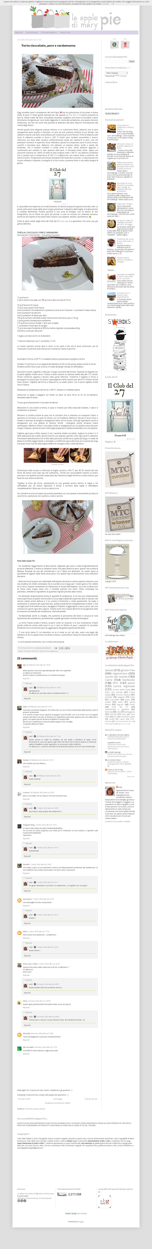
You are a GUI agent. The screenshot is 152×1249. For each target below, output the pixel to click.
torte (47, 651)
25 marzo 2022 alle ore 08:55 (48, 984)
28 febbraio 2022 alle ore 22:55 (42, 792)
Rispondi (26, 678)
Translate (123, 76)
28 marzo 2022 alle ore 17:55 (46, 1047)
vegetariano (54, 651)
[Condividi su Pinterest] (69, 648)
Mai (24, 665)
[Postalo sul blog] (62, 648)
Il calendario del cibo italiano (118, 735)
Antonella (26, 1033)
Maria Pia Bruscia (45, 1193)
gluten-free (128, 670)
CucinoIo (26, 792)
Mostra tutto (131, 776)
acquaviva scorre (114, 742)
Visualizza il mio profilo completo (117, 821)
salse (120, 702)
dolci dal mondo (114, 692)
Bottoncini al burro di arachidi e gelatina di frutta (125, 146)
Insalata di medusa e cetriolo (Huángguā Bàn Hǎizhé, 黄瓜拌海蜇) (119, 764)
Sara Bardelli (82, 1213)
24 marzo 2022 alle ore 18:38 (39, 1001)
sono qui (64, 221)
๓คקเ (31, 687)
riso (118, 711)
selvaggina (130, 711)
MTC (116, 683)
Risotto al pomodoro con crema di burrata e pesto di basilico (120, 755)
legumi (120, 704)
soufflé (111, 719)
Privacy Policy (65, 32)
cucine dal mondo (116, 676)
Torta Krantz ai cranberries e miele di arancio (125, 127)
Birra (124, 714)
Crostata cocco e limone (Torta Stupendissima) (123, 295)
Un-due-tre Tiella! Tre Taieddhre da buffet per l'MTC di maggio (125, 222)
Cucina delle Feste (121, 689)
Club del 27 (74, 115)
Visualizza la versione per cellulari (57, 1103)
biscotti (113, 714)
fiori (115, 717)
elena (25, 1001)
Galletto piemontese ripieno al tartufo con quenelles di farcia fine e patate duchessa (125, 165)
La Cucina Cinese (114, 760)
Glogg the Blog (28, 825)
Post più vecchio (91, 1099)
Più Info (106, 4)
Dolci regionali (110, 724)
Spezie (42, 651)
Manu (25, 707)
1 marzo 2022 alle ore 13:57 (46, 825)
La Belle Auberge (114, 752)
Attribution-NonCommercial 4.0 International (34, 1198)
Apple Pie (18, 32)
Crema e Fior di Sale (115, 770)
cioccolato (27, 651)
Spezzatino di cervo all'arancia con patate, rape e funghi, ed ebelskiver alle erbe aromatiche (125, 187)
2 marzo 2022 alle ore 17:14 (38, 931)
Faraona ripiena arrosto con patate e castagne (125, 260)
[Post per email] (55, 648)
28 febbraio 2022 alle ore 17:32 (49, 736)
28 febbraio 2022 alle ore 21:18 (41, 760)
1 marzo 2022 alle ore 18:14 (47, 915)
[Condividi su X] (64, 648)
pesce (131, 683)
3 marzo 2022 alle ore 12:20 (47, 947)
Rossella (26, 864)
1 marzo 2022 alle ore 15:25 (43, 899)
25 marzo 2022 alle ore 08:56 (48, 1016)
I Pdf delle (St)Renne (49, 32)
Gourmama (27, 899)
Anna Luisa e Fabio (30, 964)
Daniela (26, 760)
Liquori (122, 719)
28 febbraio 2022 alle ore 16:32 (38, 665)
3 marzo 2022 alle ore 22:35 (49, 964)
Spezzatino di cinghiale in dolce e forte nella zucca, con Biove (125, 276)
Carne (108, 680)
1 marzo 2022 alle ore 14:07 (41, 864)
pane (127, 699)
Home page (57, 1099)
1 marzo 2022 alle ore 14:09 (47, 808)
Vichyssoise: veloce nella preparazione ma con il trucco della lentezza (118, 746)
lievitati (108, 697)
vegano (121, 697)
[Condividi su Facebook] (66, 648)
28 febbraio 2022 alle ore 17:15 (40, 707)
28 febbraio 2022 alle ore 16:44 (49, 687)
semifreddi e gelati (128, 717)
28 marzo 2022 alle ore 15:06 (42, 1033)
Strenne (108, 711)
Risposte (28, 683)
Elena (25, 931)
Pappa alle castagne (124, 204)
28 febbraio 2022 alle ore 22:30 (49, 776)
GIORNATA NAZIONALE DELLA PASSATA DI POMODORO (118, 738)
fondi (132, 704)
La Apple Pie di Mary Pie (26, 1193)
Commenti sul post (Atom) (35, 1109)
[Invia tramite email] (60, 648)
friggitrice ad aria (122, 724)
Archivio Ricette (32, 32)
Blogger (81, 1221)
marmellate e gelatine (117, 709)
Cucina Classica (123, 694)
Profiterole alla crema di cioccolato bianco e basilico (125, 241)
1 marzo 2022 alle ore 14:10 (47, 847)
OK (113, 4)
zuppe (108, 702)
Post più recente (24, 1099)
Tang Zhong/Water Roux (124, 721)
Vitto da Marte (28, 1047)
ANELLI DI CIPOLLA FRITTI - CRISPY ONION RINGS (120, 773)
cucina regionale (124, 686)
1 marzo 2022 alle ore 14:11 (47, 882)
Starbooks (128, 680)
